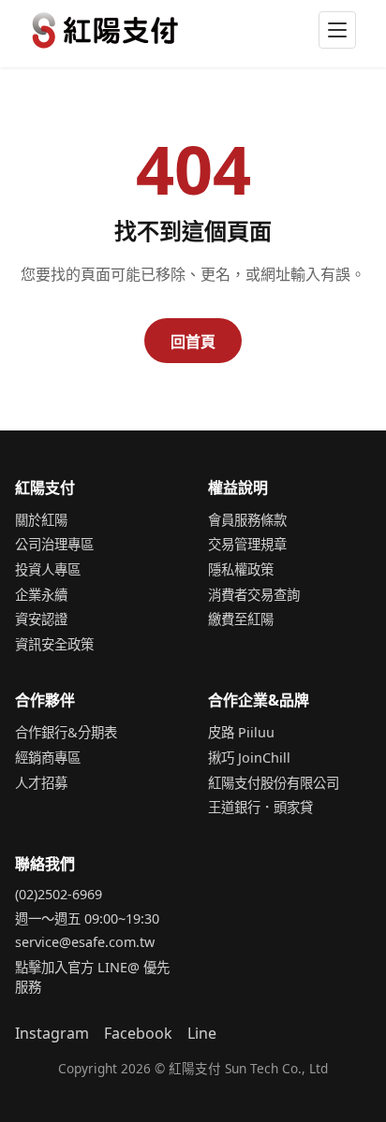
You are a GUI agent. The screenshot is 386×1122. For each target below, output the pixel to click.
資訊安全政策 (54, 644)
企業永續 (41, 595)
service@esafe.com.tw (85, 942)
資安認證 (41, 619)
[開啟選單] (337, 30)
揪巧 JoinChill (249, 757)
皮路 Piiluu (241, 732)
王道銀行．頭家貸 (260, 807)
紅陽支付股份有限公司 (273, 783)
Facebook (138, 1033)
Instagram (52, 1033)
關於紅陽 (41, 520)
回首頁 (193, 341)
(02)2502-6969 (58, 894)
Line (201, 1033)
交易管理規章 (247, 544)
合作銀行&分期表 (66, 732)
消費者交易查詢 (254, 595)
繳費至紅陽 (241, 619)
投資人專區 (48, 569)
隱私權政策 (241, 569)
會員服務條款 (247, 520)
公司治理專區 (54, 544)
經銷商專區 (48, 757)
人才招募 (41, 783)
